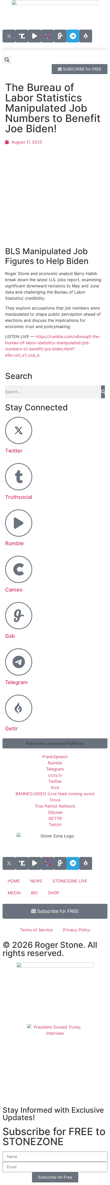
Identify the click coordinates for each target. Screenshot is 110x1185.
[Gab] (18, 615)
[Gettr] (18, 708)
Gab (10, 636)
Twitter (14, 451)
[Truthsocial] (18, 476)
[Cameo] (18, 569)
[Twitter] (18, 430)
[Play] (34, 36)
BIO (34, 892)
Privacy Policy (76, 929)
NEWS (36, 880)
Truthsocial (18, 497)
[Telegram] (73, 36)
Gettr (11, 729)
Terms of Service (36, 929)
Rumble (14, 543)
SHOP (53, 892)
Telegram (16, 682)
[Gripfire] (85, 36)
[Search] (103, 391)
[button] (55, 49)
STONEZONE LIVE (69, 880)
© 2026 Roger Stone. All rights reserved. (50, 949)
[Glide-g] (60, 36)
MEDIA (14, 892)
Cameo (14, 590)
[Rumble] (18, 523)
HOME (14, 880)
